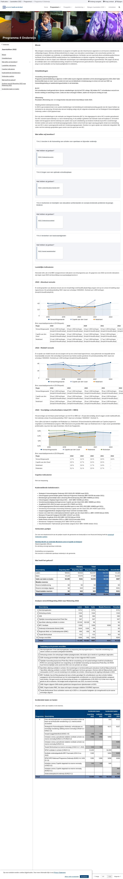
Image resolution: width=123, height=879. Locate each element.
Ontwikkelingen (7, 58)
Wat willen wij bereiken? (9, 62)
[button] (50, 159)
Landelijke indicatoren (9, 65)
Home (46, 7)
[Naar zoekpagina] (119, 7)
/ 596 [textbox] (109, 876)
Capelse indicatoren (8, 69)
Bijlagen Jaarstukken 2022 (95, 7)
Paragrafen (67, 7)
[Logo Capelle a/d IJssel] (13, 7)
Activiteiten (112, 7)
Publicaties (4, 1)
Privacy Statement (59, 872)
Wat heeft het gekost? (9, 80)
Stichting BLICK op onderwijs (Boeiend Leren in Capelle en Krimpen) (58, 542)
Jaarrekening (79, 7)
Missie (4, 54)
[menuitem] (95, 1)
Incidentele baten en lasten (10, 89)
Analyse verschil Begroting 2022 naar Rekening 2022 (14, 84)
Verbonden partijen (8, 76)
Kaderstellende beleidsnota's (11, 73)
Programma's (28, 1)
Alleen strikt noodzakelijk (72, 876)
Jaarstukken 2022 (15, 1)
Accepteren (84, 876)
